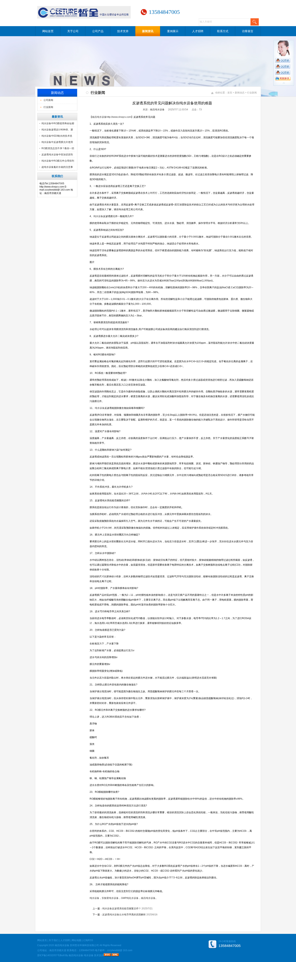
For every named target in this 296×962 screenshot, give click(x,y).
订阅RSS (88, 940)
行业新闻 (48, 107)
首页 (229, 92)
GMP (130, 898)
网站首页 (48, 31)
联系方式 (222, 31)
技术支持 (122, 31)
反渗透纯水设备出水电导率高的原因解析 (124, 914)
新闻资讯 (147, 31)
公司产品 (97, 31)
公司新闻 (48, 100)
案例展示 (172, 31)
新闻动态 (239, 92)
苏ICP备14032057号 (48, 955)
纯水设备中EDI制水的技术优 (56, 135)
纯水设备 (88, 955)
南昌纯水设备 (157, 109)
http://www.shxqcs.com (119, 117)
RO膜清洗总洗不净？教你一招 (57, 148)
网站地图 (76, 940)
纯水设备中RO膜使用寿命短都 (57, 123)
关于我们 (53, 940)
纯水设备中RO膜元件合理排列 (57, 160)
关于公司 (73, 31)
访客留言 (247, 31)
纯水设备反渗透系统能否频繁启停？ (121, 908)
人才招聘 (197, 31)
